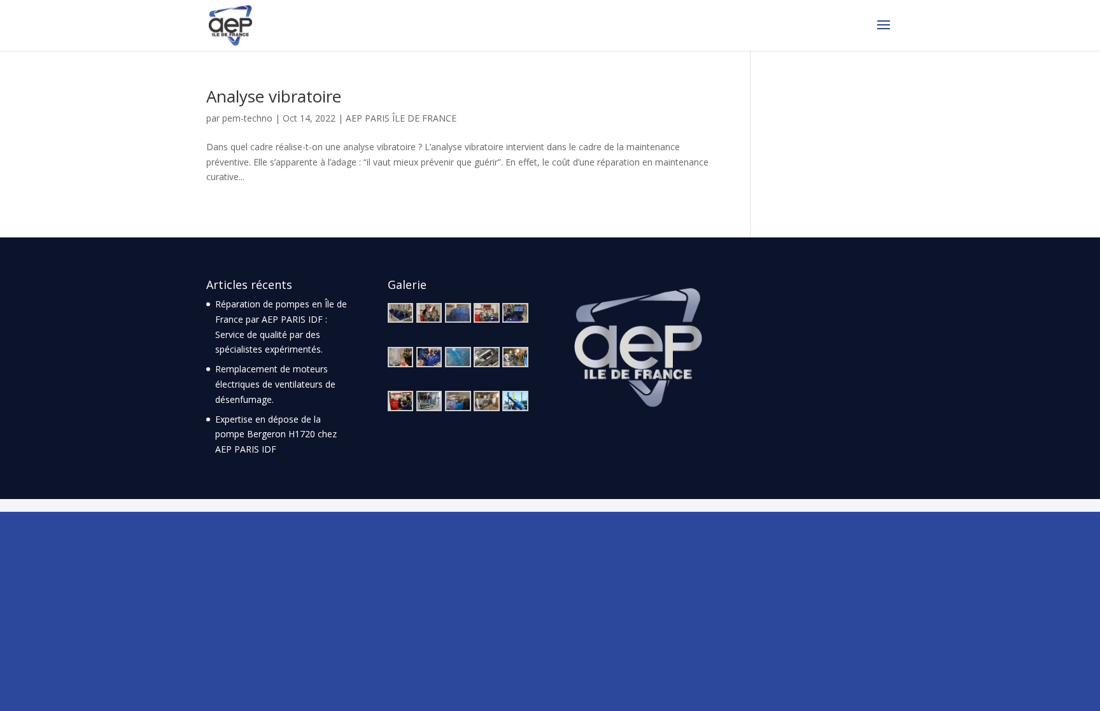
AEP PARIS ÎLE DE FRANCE (401, 118)
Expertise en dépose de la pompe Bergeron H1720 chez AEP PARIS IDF (276, 434)
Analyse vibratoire (273, 96)
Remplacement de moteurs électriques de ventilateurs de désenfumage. (275, 384)
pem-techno (247, 118)
